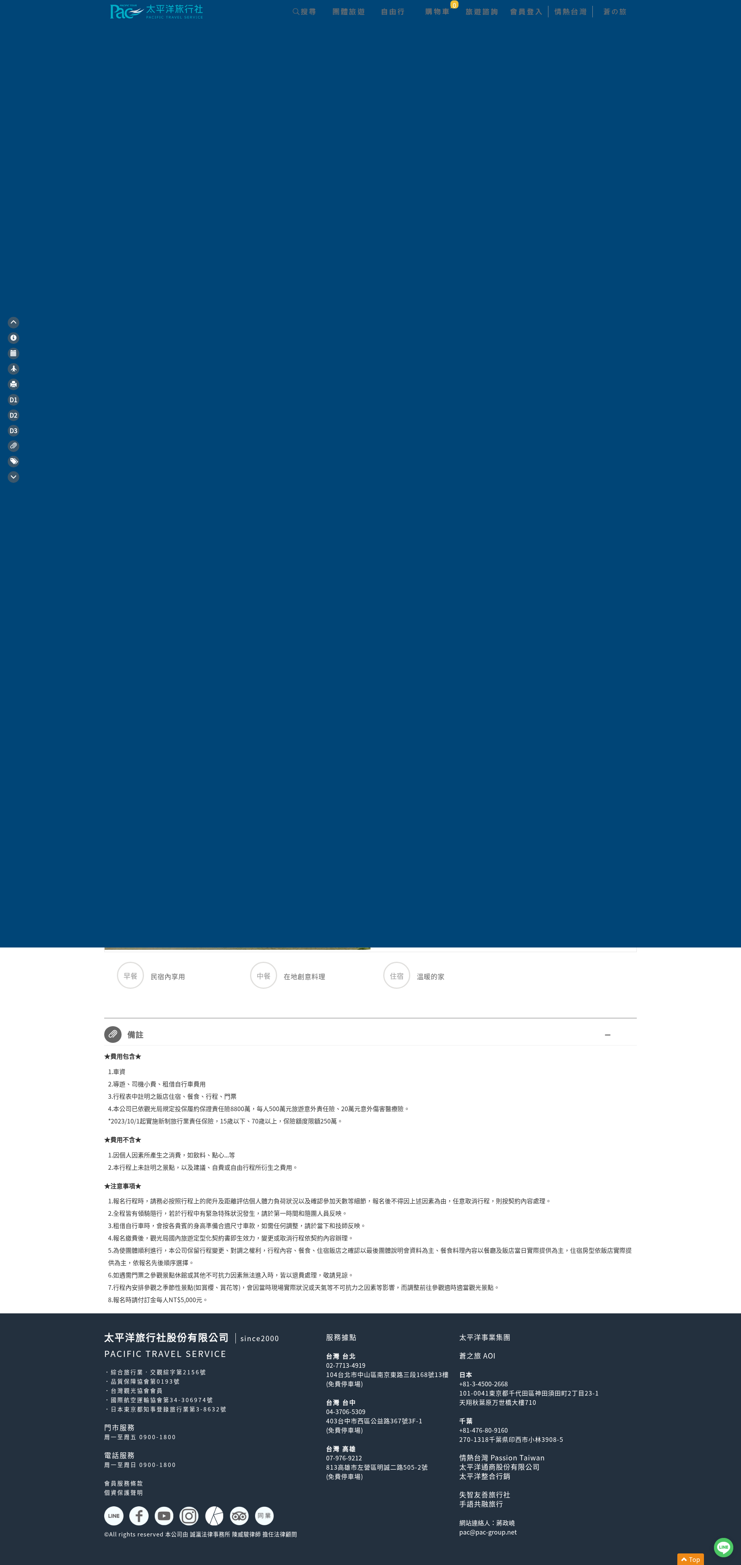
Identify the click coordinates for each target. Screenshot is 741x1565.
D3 (13, 430)
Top (693, 1559)
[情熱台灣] (570, 11)
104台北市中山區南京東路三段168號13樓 (387, 1374)
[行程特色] (13, 338)
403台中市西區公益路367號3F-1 (374, 1420)
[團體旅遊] (348, 11)
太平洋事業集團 (485, 1337)
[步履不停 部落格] (215, 1516)
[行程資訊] (13, 353)
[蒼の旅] (614, 11)
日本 (465, 1374)
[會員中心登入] (526, 11)
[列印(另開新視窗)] (13, 384)
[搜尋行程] (304, 11)
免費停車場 (344, 1383)
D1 (13, 399)
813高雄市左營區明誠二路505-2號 (377, 1467)
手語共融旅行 (481, 1504)
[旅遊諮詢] (481, 11)
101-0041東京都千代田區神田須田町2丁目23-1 (529, 1393)
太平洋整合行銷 (485, 1476)
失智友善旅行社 (485, 1494)
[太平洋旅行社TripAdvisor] (240, 1516)
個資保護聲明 (124, 1492)
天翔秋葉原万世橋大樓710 (497, 1402)
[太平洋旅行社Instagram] (190, 1516)
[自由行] (392, 11)
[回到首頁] (156, 10)
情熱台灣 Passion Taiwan (502, 1457)
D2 (13, 415)
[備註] (13, 446)
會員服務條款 (124, 1483)
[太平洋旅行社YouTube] (165, 1516)
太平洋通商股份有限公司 (499, 1467)
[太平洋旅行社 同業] (265, 1516)
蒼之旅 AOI (477, 1355)
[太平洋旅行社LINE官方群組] (114, 1516)
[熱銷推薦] (13, 461)
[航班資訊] (13, 369)
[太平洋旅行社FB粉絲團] (140, 1516)
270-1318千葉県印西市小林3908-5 (511, 1439)
